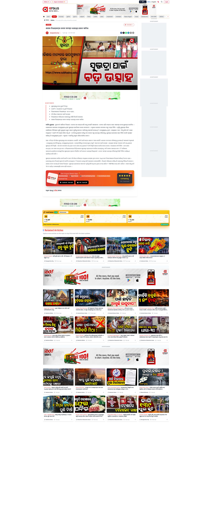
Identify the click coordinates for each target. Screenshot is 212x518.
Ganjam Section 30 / (145, 335)
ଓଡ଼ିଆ (148, 2)
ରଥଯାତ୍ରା (61, 16)
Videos (46, 2)
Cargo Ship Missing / (81, 308)
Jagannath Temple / (49, 308)
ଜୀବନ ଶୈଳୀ (153, 16)
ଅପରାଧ (136, 16)
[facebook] (121, 33)
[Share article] (72, 261)
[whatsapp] (126, 33)
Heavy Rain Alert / (144, 387)
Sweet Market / (80, 335)
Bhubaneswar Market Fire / (147, 308)
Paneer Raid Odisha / (82, 414)
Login (166, 2)
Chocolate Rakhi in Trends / (115, 414)
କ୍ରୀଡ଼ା (101, 16)
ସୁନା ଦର (75, 16)
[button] (64, 218)
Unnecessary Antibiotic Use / (84, 256)
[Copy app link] (133, 33)
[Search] (161, 1)
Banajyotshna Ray (54, 33)
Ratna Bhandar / (80, 387)
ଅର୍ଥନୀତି (95, 16)
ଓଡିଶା (56, 190)
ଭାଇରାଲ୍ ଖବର (144, 16)
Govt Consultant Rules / (114, 387)
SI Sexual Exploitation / (114, 335)
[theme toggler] (158, 1)
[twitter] (124, 33)
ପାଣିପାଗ (161, 16)
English (154, 2)
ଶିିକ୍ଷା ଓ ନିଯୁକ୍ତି (128, 16)
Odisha (52, 20)
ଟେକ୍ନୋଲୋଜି (110, 16)
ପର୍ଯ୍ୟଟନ (82, 16)
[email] (131, 33)
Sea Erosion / (47, 387)
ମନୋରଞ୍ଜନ (118, 16)
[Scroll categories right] (167, 16)
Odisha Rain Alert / (144, 256)
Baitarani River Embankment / (116, 308)
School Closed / (48, 256)
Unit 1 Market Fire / (49, 414)
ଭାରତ (48, 16)
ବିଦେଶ (88, 16)
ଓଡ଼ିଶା (54, 16)
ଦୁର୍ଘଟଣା (68, 16)
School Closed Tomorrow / (115, 256)
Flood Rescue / (48, 335)
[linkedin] (128, 33)
